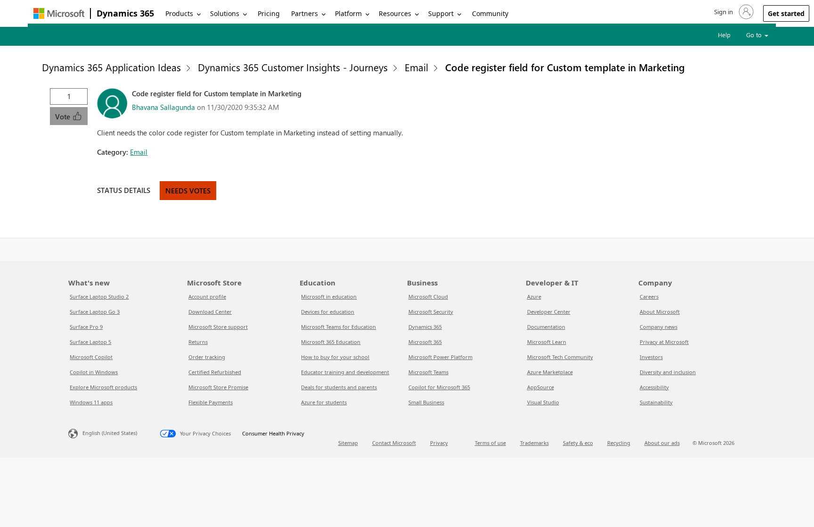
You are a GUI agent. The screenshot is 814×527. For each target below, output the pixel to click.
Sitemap (348, 442)
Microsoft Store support (218, 326)
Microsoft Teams (428, 372)
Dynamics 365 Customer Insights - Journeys (293, 67)
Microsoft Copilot (91, 356)
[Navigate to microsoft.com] (58, 13)
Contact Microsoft (394, 442)
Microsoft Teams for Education (338, 326)
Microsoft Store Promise (218, 387)
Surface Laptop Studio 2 (99, 296)
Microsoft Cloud (428, 296)
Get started (786, 13)
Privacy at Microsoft (664, 341)
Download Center (210, 311)
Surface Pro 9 (86, 326)
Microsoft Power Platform (440, 356)
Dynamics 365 (125, 13)
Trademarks (534, 442)
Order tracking (206, 356)
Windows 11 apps (91, 402)
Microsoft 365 (425, 341)
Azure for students (324, 402)
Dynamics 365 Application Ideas (111, 67)
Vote (63, 116)
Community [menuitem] (490, 13)
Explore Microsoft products (103, 387)
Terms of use (490, 442)
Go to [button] (755, 35)
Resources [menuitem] (395, 13)
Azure (534, 296)
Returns (198, 341)
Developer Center (548, 311)
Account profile (207, 296)
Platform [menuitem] (348, 13)
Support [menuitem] (441, 13)
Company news (658, 326)
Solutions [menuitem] (224, 13)
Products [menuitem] (179, 13)
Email (416, 67)
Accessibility (654, 387)
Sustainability (656, 402)
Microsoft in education (329, 296)
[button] (732, 11)
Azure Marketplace (550, 372)
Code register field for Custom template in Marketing (565, 67)
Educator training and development (345, 372)
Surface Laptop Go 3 (95, 311)
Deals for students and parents (339, 387)
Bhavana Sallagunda (163, 107)
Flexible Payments (210, 402)
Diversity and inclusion (668, 372)
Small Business (426, 402)
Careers (649, 296)
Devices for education (327, 311)
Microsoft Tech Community (560, 356)
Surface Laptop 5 (90, 341)
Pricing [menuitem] (269, 13)
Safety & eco (578, 442)
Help (724, 35)
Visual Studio (543, 402)
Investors (651, 356)
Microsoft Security (430, 311)
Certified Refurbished (214, 372)
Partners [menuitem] (304, 13)
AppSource (540, 387)
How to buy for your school (335, 356)
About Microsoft (660, 311)
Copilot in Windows (94, 372)
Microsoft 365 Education (330, 341)
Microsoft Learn (546, 341)
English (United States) (109, 432)
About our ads (662, 442)
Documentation (546, 326)
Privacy (439, 442)
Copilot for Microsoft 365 (439, 387)
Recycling (618, 442)
